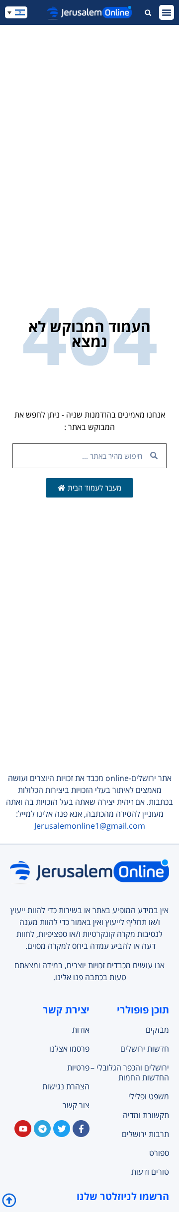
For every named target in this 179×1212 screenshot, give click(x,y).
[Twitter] (61, 1128)
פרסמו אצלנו (69, 1049)
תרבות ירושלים (145, 1134)
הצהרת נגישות (66, 1086)
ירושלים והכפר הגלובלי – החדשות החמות (129, 1072)
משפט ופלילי (148, 1096)
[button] (166, 12)
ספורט (159, 1153)
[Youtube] (22, 1128)
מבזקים (157, 1030)
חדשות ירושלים (144, 1049)
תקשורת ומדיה (146, 1115)
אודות (81, 1030)
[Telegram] (42, 1128)
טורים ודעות (150, 1172)
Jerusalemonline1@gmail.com (89, 825)
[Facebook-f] (81, 1128)
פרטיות (78, 1067)
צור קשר (76, 1105)
